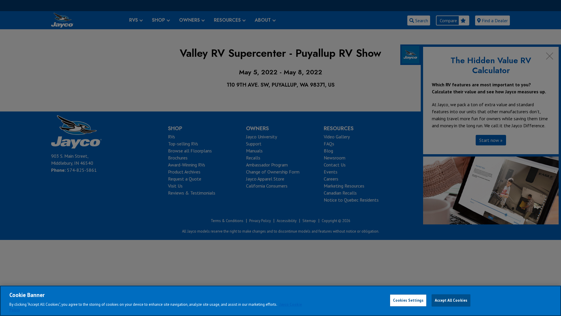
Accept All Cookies (451, 300)
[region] (280, 301)
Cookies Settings (408, 300)
